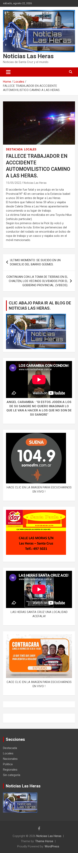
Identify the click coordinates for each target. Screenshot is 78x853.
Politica (8, 764)
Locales (30, 149)
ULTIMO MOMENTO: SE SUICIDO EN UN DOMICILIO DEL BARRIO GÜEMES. (35, 262)
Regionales (10, 769)
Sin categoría (11, 775)
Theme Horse (44, 841)
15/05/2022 (13, 182)
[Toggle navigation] (8, 72)
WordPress (52, 846)
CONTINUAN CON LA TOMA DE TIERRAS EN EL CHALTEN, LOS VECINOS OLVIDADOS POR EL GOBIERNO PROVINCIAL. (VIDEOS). (37, 281)
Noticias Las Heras (28, 56)
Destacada (14, 149)
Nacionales (10, 759)
